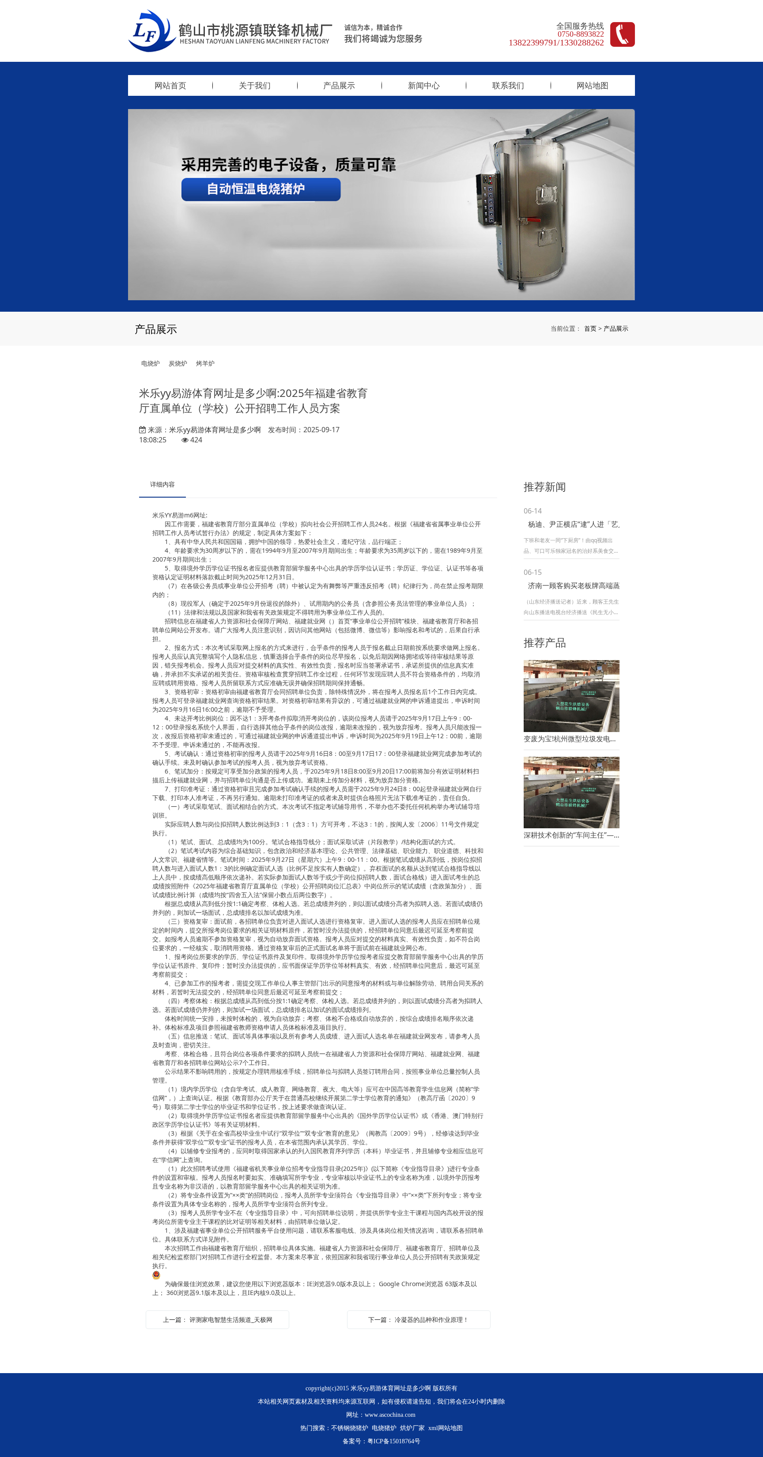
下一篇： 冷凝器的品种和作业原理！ (418, 1319)
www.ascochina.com (390, 1415)
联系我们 (508, 85)
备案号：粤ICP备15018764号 (381, 1441)
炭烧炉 (178, 363)
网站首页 (170, 85)
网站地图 (592, 85)
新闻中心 (424, 85)
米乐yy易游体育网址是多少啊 (215, 429)
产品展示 (339, 85)
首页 (590, 328)
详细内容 (162, 484)
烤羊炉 (205, 363)
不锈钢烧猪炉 (349, 1428)
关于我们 (255, 85)
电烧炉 (150, 363)
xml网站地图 (445, 1428)
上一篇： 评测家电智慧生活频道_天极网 (217, 1319)
